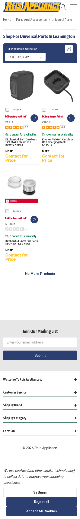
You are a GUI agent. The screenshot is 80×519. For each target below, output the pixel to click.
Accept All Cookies (41, 511)
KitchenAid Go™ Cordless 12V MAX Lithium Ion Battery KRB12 (21, 142)
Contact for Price (16, 158)
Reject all (41, 502)
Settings (40, 492)
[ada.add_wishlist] (34, 118)
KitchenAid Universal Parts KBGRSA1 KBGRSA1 (21, 242)
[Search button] (63, 7)
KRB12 (9, 122)
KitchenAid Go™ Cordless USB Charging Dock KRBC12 (58, 142)
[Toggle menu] (73, 7)
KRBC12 (47, 122)
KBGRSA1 (11, 224)
